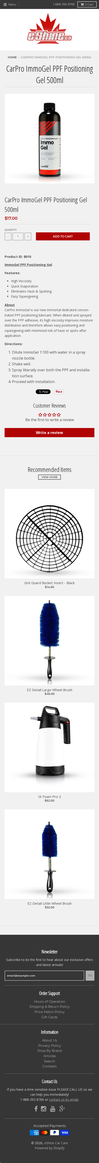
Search (49, 1061)
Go (90, 975)
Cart (89, 4)
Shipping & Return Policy (49, 1007)
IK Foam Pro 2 (49, 796)
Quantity (11, 229)
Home (12, 57)
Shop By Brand (49, 1051)
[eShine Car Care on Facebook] (36, 1109)
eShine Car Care (56, 1143)
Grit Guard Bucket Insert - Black (49, 583)
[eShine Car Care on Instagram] (44, 1109)
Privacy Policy (49, 1046)
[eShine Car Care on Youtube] (53, 1109)
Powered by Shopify (49, 1148)
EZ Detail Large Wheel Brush (49, 690)
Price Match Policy (50, 1012)
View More (49, 477)
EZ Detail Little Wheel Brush (49, 903)
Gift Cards (49, 1017)
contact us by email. (64, 1099)
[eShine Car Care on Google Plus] (62, 1109)
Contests (49, 1066)
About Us (49, 1040)
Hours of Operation (49, 1002)
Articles (50, 1056)
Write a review (49, 432)
